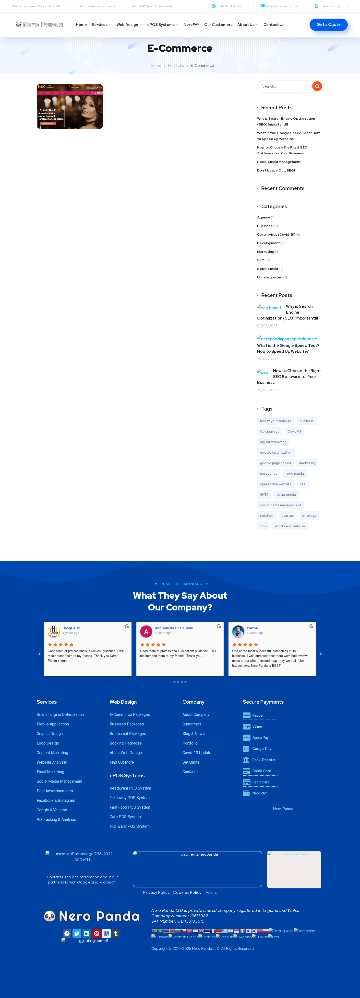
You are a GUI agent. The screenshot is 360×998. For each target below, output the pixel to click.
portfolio (176, 65)
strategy (309, 515)
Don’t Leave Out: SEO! (276, 170)
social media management (280, 505)
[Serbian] (207, 936)
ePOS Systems (161, 24)
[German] (219, 930)
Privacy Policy (156, 892)
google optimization (276, 452)
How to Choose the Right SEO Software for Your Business (282, 150)
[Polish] (266, 930)
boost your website (275, 421)
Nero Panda (283, 808)
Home (81, 24)
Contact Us (274, 24)
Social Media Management (279, 162)
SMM (264, 494)
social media (286, 494)
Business (264, 226)
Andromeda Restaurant (174, 627)
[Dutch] (195, 930)
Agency (263, 217)
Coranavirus (269, 431)
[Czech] (184, 930)
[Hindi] (231, 930)
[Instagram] (96, 933)
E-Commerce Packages (97, 6)
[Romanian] (304, 930)
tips (263, 526)
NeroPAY (191, 24)
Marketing (265, 251)
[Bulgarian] (178, 930)
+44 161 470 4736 (232, 6)
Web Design (127, 24)
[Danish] (189, 930)
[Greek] (225, 930)
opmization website (276, 484)
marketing (307, 463)
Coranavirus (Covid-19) (276, 234)
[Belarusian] (172, 930)
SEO (260, 260)
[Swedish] (242, 936)
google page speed (275, 463)
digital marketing (273, 442)
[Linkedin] (86, 933)
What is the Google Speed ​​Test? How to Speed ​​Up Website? (288, 136)
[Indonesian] (237, 930)
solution (266, 515)
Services (100, 24)
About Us (245, 24)
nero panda (295, 473)
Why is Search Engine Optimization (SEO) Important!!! (286, 121)
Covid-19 (294, 431)
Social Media (267, 268)
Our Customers (218, 24)
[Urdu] (274, 936)
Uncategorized (269, 277)
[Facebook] (67, 933)
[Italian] (242, 930)
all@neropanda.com (283, 6)
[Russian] (159, 936)
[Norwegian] (260, 930)
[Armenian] (166, 930)
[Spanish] (224, 936)
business (307, 421)
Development (268, 243)
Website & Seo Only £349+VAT (37, 6)
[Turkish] (260, 936)
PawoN (252, 627)
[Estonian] (207, 930)
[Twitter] (76, 933)
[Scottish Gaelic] (183, 936)
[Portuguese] (281, 930)
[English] (201, 930)
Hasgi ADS (71, 627)
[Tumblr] (116, 933)
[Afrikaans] (154, 930)
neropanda (268, 473)
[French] (213, 930)
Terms (211, 892)
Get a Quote (330, 6)
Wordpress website (290, 526)
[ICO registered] (294, 869)
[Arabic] (160, 930)
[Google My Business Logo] (106, 933)
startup (288, 515)
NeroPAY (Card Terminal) (152, 6)
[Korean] (254, 930)
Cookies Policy (187, 892)
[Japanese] (248, 930)
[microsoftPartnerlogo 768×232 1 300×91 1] (82, 862)
